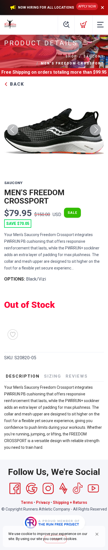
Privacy (43, 502)
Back (16, 84)
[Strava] (63, 488)
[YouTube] (93, 488)
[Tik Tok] (77, 488)
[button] (97, 534)
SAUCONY (93, 56)
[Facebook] (15, 488)
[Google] (31, 488)
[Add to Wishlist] (12, 334)
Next (95, 129)
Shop (71, 56)
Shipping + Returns (70, 502)
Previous (12, 129)
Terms (27, 502)
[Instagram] (48, 488)
